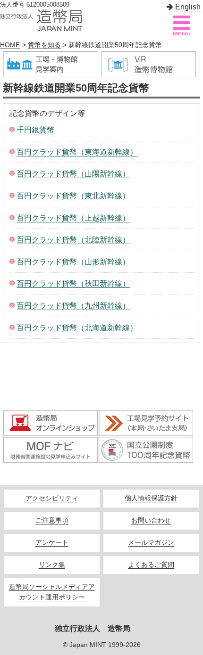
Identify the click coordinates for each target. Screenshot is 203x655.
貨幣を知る (44, 45)
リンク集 (52, 564)
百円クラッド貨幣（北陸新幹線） (73, 240)
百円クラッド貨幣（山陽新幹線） (73, 174)
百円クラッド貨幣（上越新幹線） (73, 218)
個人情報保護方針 (151, 498)
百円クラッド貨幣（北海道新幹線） (77, 328)
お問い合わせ (151, 520)
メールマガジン (151, 542)
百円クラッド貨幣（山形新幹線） (73, 262)
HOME (10, 45)
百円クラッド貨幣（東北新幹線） (73, 196)
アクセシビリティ (51, 498)
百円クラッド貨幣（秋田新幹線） (73, 283)
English (187, 7)
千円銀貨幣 (35, 130)
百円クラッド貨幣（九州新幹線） (73, 306)
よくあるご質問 (151, 564)
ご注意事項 (51, 520)
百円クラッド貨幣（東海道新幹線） (77, 152)
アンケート (51, 542)
